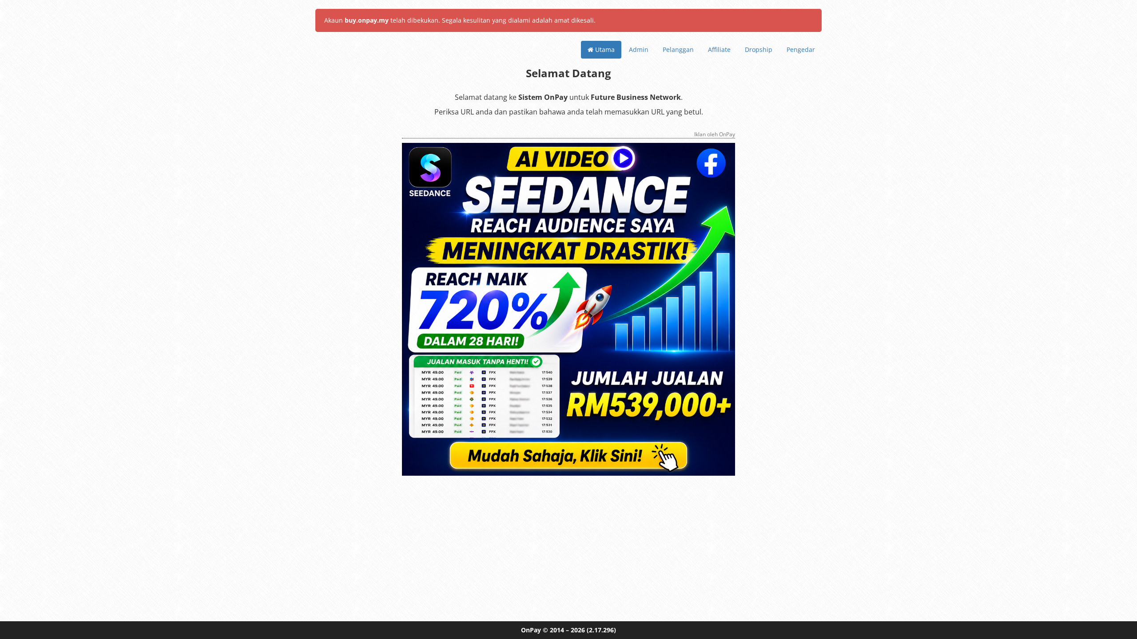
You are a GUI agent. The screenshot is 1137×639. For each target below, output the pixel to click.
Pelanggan (678, 49)
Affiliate (719, 49)
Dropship (758, 49)
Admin (638, 49)
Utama (604, 49)
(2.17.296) (601, 630)
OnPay (531, 630)
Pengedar (801, 49)
